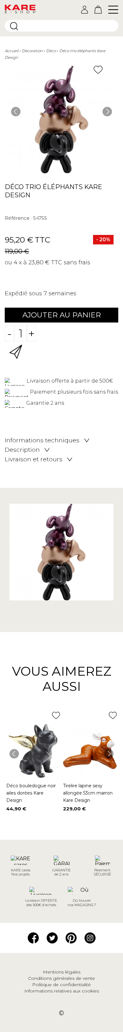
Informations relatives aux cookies (61, 991)
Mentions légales (61, 972)
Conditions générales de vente (61, 978)
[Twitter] (52, 937)
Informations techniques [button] (42, 440)
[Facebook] (33, 937)
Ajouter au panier (61, 314)
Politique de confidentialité (61, 984)
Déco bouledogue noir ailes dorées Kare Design (31, 793)
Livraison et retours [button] (33, 459)
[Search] (14, 26)
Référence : (18, 218)
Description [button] (22, 449)
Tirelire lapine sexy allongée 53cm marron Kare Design (88, 793)
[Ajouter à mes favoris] (98, 70)
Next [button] (107, 111)
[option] (61, 119)
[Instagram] (90, 937)
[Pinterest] (71, 937)
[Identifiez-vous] (84, 10)
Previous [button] (15, 111)
